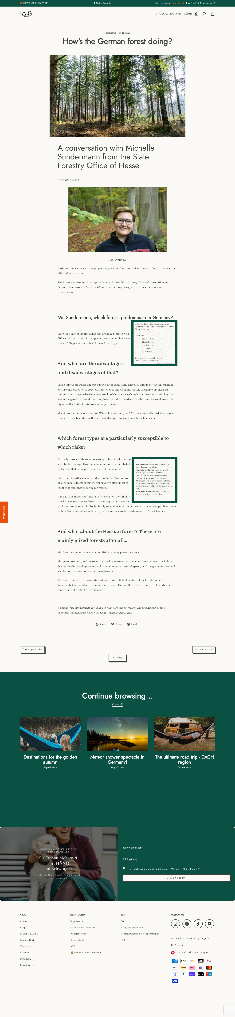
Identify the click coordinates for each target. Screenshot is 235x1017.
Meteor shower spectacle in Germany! (117, 759)
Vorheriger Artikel (32, 649)
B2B (123, 940)
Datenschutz (77, 940)
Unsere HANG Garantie (83, 927)
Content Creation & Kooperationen (140, 933)
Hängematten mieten (132, 927)
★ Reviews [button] (4, 512)
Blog (119, 657)
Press (123, 921)
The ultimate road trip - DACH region (184, 759)
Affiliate (24, 952)
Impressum (76, 921)
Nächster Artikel (204, 649)
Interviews (110, 32)
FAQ (22, 927)
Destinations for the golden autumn (50, 759)
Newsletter (26, 946)
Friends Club (27, 940)
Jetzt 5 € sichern (176, 877)
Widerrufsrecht (78, 933)
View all (117, 705)
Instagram (25, 959)
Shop (188, 14)
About (23, 921)
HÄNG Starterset (168, 14)
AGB (72, 946)
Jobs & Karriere (28, 965)
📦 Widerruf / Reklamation (85, 952)
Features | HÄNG (29, 933)
